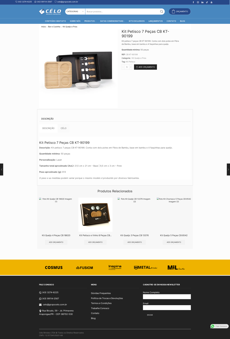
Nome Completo (151, 292)
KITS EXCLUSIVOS (137, 21)
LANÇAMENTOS (156, 21)
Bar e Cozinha (54, 26)
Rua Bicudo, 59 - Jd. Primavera (57, 310)
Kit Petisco (130, 61)
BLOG (182, 21)
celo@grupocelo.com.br (55, 304)
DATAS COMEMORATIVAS (111, 21)
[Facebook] (193, 2)
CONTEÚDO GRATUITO (55, 21)
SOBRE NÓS (75, 21)
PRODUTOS (89, 21)
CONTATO (171, 21)
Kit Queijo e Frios (70, 26)
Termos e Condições (101, 303)
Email (145, 303)
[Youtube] (211, 2)
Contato (95, 313)
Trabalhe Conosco (100, 308)
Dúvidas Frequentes (101, 293)
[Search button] (162, 12)
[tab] (47, 119)
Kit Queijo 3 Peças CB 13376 (134, 235)
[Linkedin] (202, 2)
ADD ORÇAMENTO (147, 67)
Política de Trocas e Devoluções (107, 298)
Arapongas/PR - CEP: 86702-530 (56, 314)
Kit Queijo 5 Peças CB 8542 (174, 235)
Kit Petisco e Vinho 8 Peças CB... (95, 235)
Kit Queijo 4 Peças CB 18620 (56, 235)
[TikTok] (207, 2)
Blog (93, 318)
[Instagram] (198, 2)
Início (43, 26)
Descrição (47, 118)
